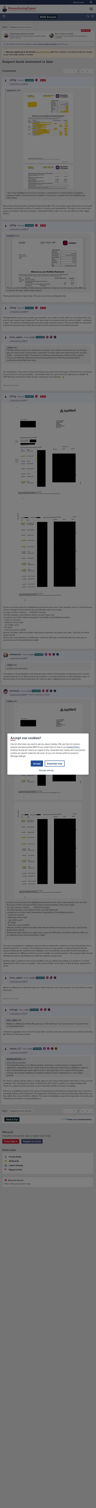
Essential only (54, 763)
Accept (37, 763)
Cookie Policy (73, 746)
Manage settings (46, 770)
